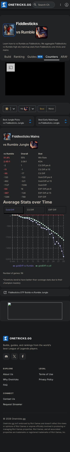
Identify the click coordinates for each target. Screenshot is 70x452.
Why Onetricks (11, 379)
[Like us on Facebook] (22, 356)
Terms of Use (46, 374)
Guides (34, 56)
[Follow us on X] (14, 356)
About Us (8, 374)
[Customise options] (66, 4)
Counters (52, 56)
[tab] (7, 57)
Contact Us (9, 399)
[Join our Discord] (6, 356)
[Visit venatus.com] (58, 90)
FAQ (5, 384)
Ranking (19, 56)
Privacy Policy (46, 379)
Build (7, 56)
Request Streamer (12, 404)
